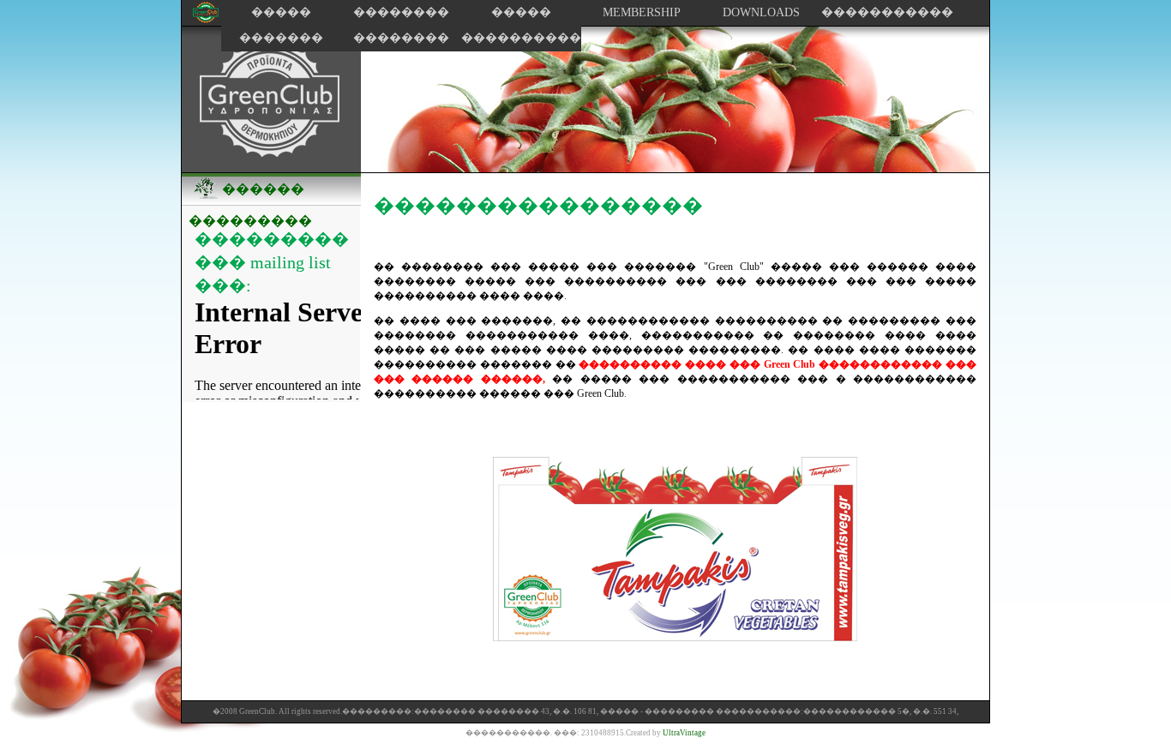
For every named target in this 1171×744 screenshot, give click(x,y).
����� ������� (281, 25)
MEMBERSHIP (642, 12)
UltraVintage (684, 733)
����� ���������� (521, 25)
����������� (881, 12)
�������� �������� (401, 25)
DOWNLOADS (761, 12)
